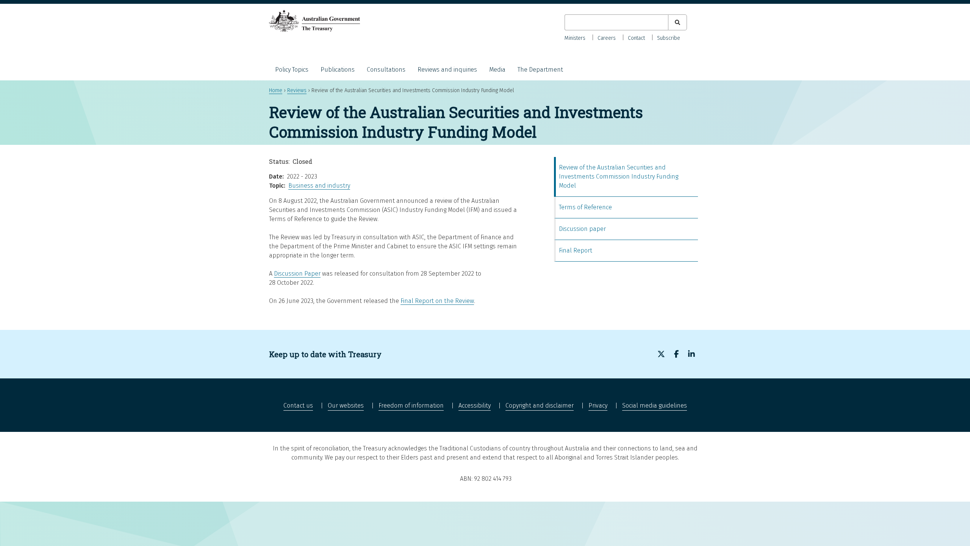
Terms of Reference (585, 207)
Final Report (575, 250)
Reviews (297, 90)
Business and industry (319, 185)
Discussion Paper (297, 273)
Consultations (386, 69)
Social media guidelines (654, 405)
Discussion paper (582, 228)
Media (497, 69)
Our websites (346, 405)
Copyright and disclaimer (539, 405)
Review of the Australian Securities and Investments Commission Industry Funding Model (618, 176)
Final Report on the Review (437, 300)
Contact (636, 38)
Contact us (298, 405)
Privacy (597, 405)
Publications (338, 69)
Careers (607, 38)
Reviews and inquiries (447, 69)
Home (275, 90)
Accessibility (474, 405)
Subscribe (668, 38)
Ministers (575, 38)
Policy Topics (291, 69)
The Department (540, 69)
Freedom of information (411, 405)
